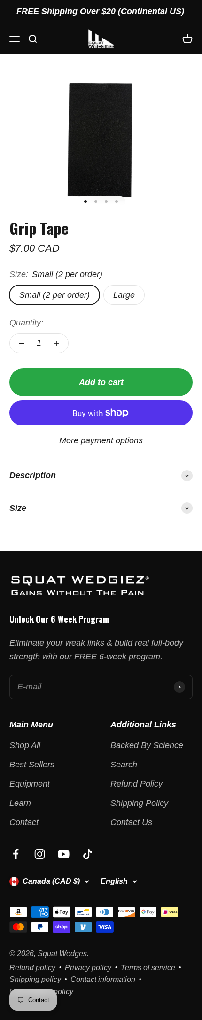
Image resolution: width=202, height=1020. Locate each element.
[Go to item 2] (95, 201)
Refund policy (32, 968)
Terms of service (148, 968)
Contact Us (131, 822)
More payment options (101, 440)
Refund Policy (136, 783)
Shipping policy (35, 979)
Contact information (102, 979)
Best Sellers (31, 764)
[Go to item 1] (85, 201)
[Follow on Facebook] (15, 854)
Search (123, 764)
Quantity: (26, 322)
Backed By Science (146, 745)
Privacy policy (88, 968)
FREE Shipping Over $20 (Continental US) (96, 11)
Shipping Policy (139, 803)
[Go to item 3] (106, 201)
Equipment (29, 783)
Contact (24, 822)
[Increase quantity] (56, 343)
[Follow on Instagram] (39, 854)
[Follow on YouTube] (63, 854)
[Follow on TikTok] (87, 854)
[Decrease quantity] (21, 343)
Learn (20, 803)
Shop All (24, 745)
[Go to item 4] (116, 201)
